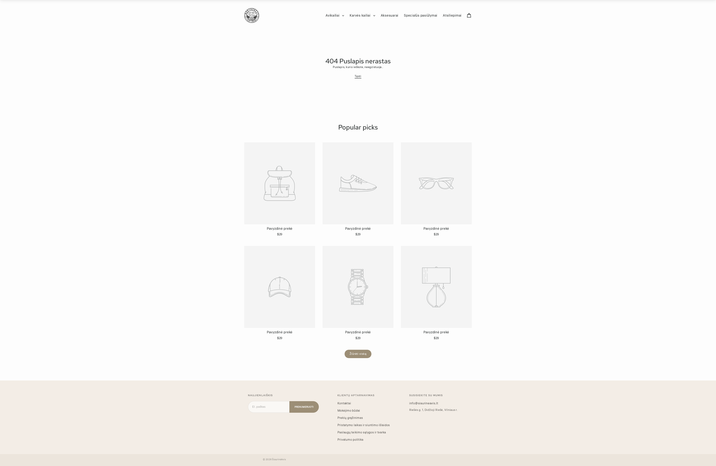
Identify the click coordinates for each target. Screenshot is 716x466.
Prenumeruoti (304, 407)
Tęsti (358, 76)
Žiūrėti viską (358, 354)
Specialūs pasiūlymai (420, 15)
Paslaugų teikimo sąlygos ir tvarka (361, 432)
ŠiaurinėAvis (279, 459)
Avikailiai (333, 15)
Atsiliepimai (452, 15)
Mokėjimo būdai (348, 411)
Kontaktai (344, 403)
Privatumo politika (350, 440)
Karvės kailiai (360, 15)
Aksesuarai (389, 15)
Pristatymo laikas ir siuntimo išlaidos (363, 425)
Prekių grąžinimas (350, 418)
